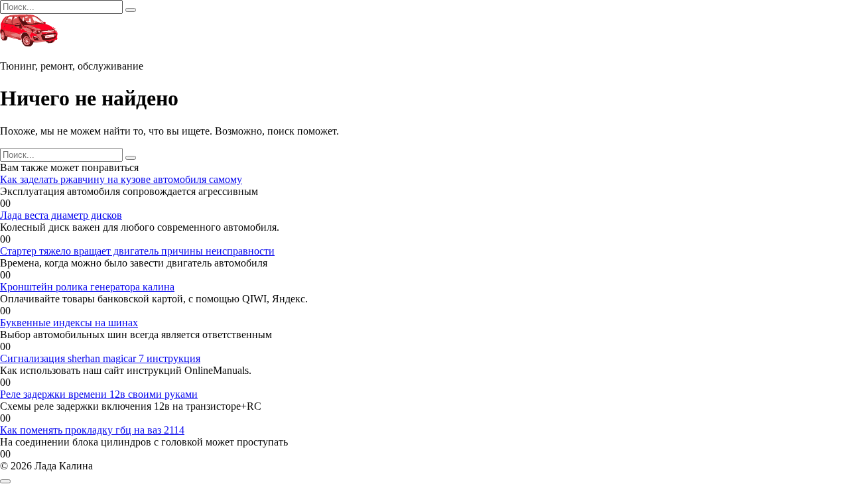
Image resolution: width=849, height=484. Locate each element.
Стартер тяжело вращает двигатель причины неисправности (137, 251)
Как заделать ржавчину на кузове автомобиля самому (121, 179)
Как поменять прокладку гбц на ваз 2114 (92, 430)
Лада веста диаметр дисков (61, 215)
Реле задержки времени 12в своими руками (99, 394)
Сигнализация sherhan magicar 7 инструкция (100, 358)
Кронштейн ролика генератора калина (87, 286)
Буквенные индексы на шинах (69, 322)
